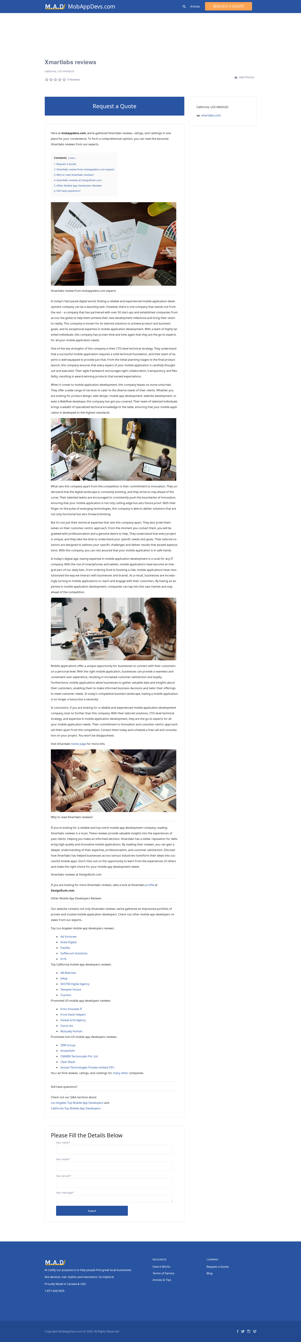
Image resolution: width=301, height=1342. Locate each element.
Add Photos (246, 77)
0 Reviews (73, 79)
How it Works (161, 1267)
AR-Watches (68, 973)
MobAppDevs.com (91, 6)
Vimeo (254, 1331)
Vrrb (63, 959)
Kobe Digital (68, 942)
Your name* (63, 1142)
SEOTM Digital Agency (75, 984)
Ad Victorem (68, 937)
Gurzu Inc (66, 1026)
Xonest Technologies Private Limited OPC (87, 1067)
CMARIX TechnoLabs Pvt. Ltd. (79, 1056)
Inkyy (63, 978)
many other (120, 1073)
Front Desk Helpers (73, 1014)
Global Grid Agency (73, 1020)
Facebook (237, 1331)
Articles (195, 6)
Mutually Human (71, 1031)
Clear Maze (67, 1062)
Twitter (243, 1331)
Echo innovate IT (71, 1009)
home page (78, 744)
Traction (65, 995)
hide (72, 158)
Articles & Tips (162, 1280)
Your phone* (63, 1176)
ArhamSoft (67, 1051)
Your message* (65, 1192)
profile (149, 885)
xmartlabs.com (211, 115)
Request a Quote (228, 6)
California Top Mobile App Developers (76, 1108)
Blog (210, 1273)
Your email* (63, 1159)
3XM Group (67, 1045)
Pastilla (65, 948)
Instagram (248, 1331)
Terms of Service (163, 1273)
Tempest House (70, 989)
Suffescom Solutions (73, 953)
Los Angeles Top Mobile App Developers (77, 1103)
